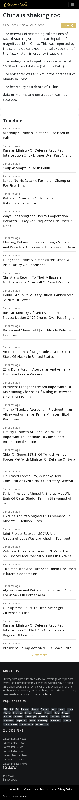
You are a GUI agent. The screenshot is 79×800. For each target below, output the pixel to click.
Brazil (32, 720)
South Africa (26, 724)
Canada (65, 716)
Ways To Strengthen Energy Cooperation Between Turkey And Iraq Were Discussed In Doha (38, 221)
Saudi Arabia (10, 724)
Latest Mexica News (15, 763)
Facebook (10, 779)
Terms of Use (47, 789)
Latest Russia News (14, 738)
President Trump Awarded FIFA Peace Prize (37, 648)
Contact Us (30, 789)
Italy (57, 713)
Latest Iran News (13, 747)
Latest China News (14, 742)
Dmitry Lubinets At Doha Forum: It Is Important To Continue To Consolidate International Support (34, 437)
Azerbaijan (30, 716)
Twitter (9, 775)
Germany (42, 720)
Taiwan (38, 713)
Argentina (22, 720)
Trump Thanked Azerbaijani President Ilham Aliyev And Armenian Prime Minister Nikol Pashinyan (38, 414)
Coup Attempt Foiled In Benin (26, 168)
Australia (8, 720)
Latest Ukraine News (15, 755)
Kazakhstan (42, 724)
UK (5, 709)
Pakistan (17, 713)
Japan (62, 709)
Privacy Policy (65, 789)
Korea (28, 713)
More (48, 694)
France (48, 713)
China (7, 713)
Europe (24, 709)
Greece (65, 713)
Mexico (67, 720)
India (70, 709)
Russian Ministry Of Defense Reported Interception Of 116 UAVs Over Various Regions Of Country (33, 630)
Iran (53, 709)
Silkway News (20, 796)
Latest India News (13, 751)
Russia (35, 709)
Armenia (54, 716)
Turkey (45, 709)
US (11, 709)
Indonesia (56, 720)
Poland (7, 716)
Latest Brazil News (14, 759)
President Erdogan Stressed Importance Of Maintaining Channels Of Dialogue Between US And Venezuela (37, 392)
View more (39, 655)
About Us (15, 789)
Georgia (43, 716)
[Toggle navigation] (72, 4)
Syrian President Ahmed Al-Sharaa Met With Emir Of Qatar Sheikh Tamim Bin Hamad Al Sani (37, 498)
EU (17, 709)
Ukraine (18, 716)
